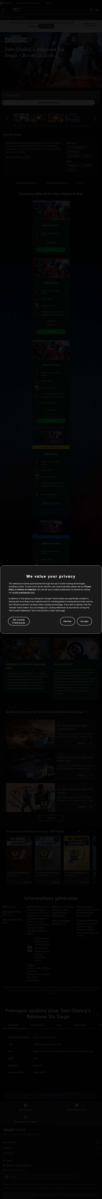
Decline (68, 621)
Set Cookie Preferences (18, 621)
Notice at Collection (27, 589)
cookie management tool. (23, 592)
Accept (84, 621)
